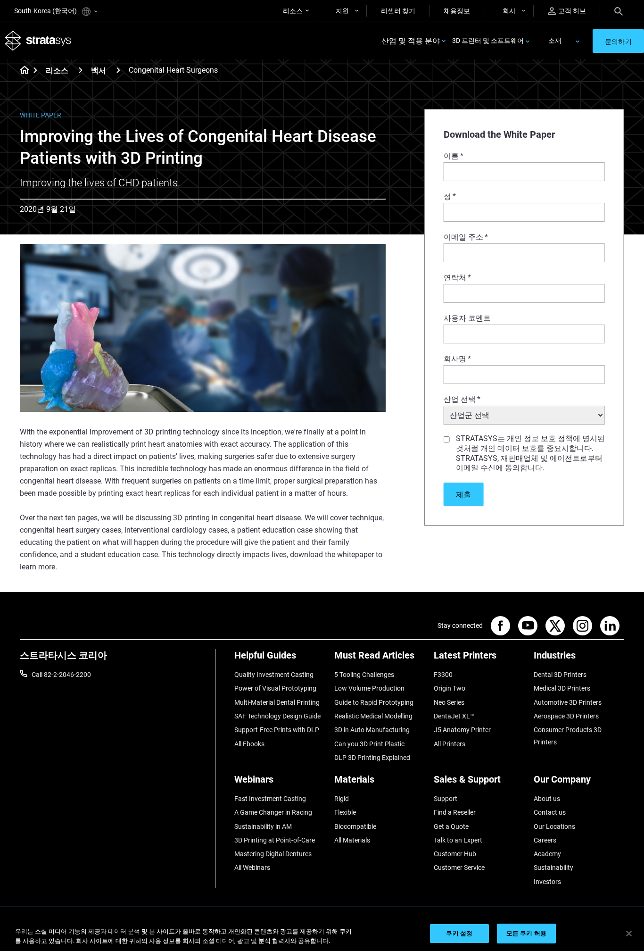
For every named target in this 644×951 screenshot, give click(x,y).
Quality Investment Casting (274, 674)
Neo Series (449, 702)
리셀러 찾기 (398, 11)
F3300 (443, 674)
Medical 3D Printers (562, 688)
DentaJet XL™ (454, 716)
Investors (547, 881)
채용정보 (457, 11)
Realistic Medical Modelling (373, 716)
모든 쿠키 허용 (526, 933)
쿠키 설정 (459, 933)
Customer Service (459, 867)
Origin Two (449, 688)
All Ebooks (249, 744)
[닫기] (629, 933)
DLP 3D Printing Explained (372, 757)
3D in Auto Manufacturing (372, 730)
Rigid (341, 798)
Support (445, 798)
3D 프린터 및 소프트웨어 (488, 40)
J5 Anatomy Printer (462, 730)
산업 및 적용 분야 (410, 40)
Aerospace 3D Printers (566, 716)
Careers (545, 840)
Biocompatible (355, 826)
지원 (342, 11)
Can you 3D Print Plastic (369, 744)
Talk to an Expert (458, 840)
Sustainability (553, 867)
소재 (554, 40)
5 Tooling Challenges (364, 674)
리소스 (293, 11)
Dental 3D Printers (560, 674)
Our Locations (554, 826)
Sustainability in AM (263, 826)
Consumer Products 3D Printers (568, 736)
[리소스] (80, 70)
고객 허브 (572, 11)
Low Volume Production (369, 688)
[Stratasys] (38, 41)
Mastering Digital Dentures (273, 854)
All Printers (449, 744)
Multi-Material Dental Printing (277, 702)
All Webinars (252, 867)
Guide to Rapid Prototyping (373, 702)
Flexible (345, 812)
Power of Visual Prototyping (275, 688)
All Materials (352, 840)
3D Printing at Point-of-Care (274, 840)
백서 (98, 70)
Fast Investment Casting (270, 798)
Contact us (550, 812)
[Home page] (21, 71)
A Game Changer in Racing (273, 812)
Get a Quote (451, 826)
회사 (509, 11)
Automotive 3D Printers (568, 702)
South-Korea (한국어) (46, 11)
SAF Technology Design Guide (277, 716)
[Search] (618, 11)
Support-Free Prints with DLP (276, 730)
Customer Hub (455, 854)
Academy (547, 854)
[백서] (118, 70)
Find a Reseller (455, 812)
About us (547, 798)
